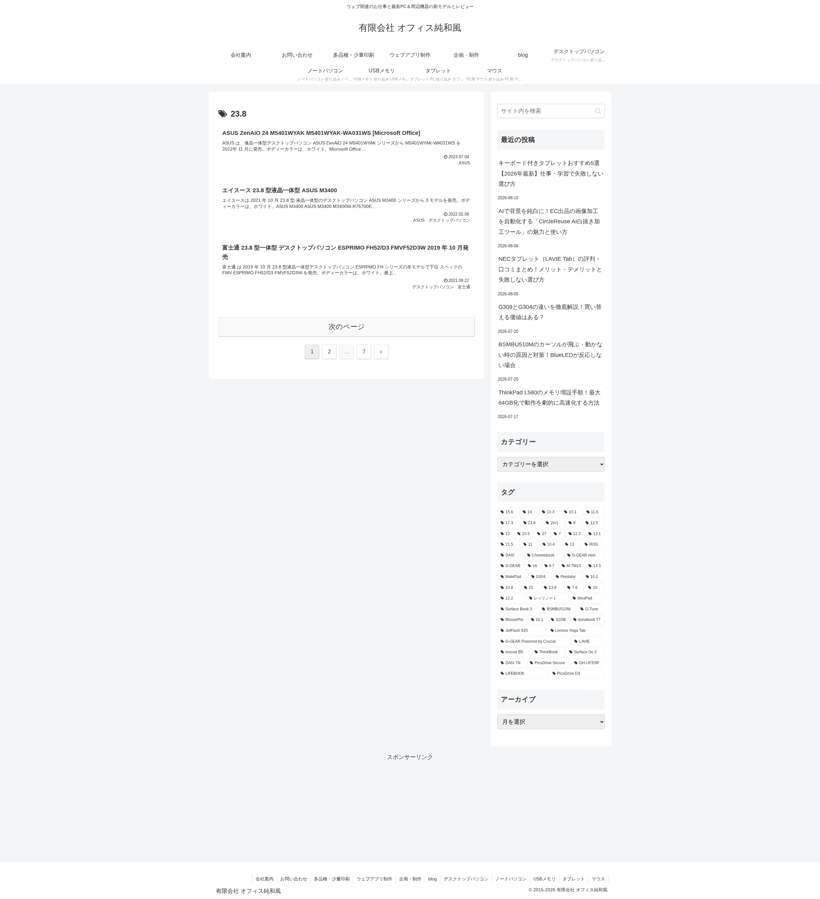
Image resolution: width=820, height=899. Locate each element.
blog (432, 878)
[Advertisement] (410, 807)
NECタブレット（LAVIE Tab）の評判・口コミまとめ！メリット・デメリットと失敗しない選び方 (550, 269)
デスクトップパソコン (466, 878)
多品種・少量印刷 (332, 878)
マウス (598, 878)
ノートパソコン (511, 878)
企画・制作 (410, 878)
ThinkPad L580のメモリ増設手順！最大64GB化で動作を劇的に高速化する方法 (549, 397)
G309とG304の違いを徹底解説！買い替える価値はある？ (550, 312)
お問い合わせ (293, 878)
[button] (598, 111)
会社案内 (265, 878)
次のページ (347, 327)
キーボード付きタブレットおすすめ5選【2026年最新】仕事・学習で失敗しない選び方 (550, 173)
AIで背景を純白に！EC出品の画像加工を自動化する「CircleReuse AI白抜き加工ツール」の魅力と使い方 (549, 221)
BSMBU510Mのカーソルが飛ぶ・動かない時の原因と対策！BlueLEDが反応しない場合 (550, 354)
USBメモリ (544, 878)
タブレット (573, 878)
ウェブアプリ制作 (374, 878)
